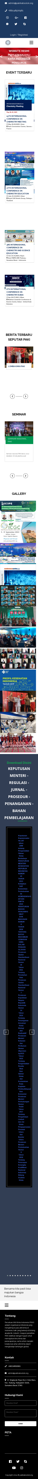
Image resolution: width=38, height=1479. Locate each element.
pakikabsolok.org (26, 1475)
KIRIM (20, 1424)
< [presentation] (1, 56)
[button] (7, 1276)
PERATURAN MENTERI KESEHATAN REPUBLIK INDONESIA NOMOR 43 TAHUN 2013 (23, 871)
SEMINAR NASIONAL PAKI (17, 440)
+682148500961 (15, 10)
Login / (14, 35)
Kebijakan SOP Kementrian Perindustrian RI (23, 889)
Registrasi (23, 35)
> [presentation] (37, 56)
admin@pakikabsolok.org (20, 3)
